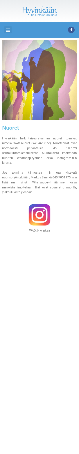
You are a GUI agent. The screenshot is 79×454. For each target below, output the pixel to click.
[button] (8, 29)
